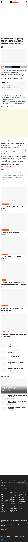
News (20, 503)
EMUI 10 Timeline (4, 500)
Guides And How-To (14, 493)
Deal (2, 494)
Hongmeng (12, 503)
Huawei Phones (22, 492)
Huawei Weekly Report (22, 495)
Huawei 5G (12, 506)
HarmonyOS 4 (4, 305)
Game (11, 491)
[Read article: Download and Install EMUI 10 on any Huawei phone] (3, 364)
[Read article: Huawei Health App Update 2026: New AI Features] (14, 196)
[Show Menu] (1, 2)
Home (2, 36)
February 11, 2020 (11, 365)
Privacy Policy (9, 536)
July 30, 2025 (4, 260)
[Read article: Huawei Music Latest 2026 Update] (14, 222)
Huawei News (22, 491)
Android (3, 491)
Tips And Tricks (22, 505)
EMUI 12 (2, 505)
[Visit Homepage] (14, 2)
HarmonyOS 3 (13, 497)
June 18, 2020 (11, 46)
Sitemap (16, 536)
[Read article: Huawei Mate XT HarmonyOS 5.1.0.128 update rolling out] (14, 246)
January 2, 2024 (10, 404)
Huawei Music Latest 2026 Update (9, 87)
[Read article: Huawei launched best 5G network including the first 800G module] (3, 397)
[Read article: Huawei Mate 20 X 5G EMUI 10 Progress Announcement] (3, 408)
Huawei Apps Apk (5, 204)
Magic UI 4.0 (22, 501)
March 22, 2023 (10, 359)
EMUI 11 (2, 503)
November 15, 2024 (5, 286)
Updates (21, 508)
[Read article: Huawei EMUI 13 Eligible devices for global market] (3, 358)
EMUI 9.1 (5, 36)
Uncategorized (22, 506)
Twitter (8, 166)
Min (6, 46)
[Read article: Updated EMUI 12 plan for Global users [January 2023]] (3, 352)
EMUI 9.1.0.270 (16, 175)
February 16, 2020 (11, 410)
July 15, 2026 (4, 210)
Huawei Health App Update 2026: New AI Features (13, 85)
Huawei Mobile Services (13, 511)
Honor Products (13, 505)
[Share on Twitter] (16, 67)
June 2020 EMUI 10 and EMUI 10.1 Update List (14, 172)
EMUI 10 (2, 498)
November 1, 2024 (5, 338)
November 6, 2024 (5, 312)
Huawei (3, 70)
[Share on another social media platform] (23, 67)
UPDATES (4, 179)
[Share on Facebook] (8, 67)
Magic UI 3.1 (21, 499)
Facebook (3, 166)
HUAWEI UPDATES (18, 177)
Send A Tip (22, 536)
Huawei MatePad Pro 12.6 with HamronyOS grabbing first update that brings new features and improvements (13, 389)
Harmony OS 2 (13, 495)
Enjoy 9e (22, 175)
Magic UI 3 (21, 497)
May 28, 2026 (4, 234)
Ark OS (2, 492)
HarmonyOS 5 (4, 254)
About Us (3, 536)
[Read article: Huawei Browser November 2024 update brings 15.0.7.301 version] (14, 323)
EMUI (5, 175)
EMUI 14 (2, 509)
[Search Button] (26, 2)
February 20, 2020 (11, 398)
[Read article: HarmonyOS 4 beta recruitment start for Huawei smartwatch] (3, 403)
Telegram (13, 166)
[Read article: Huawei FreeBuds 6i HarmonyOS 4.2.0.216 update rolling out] (14, 298)
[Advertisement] (14, 19)
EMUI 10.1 (3, 502)
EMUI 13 (2, 507)
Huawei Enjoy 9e (10, 177)
